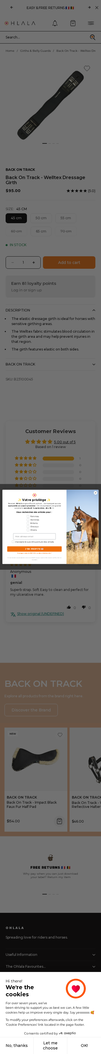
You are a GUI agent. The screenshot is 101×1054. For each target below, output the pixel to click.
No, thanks (17, 1045)
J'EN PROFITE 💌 (34, 549)
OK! (84, 1045)
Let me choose (50, 1045)
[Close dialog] (95, 493)
